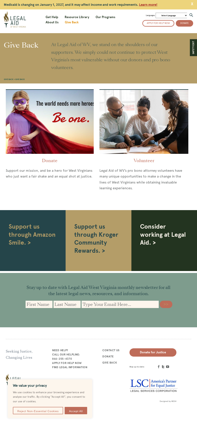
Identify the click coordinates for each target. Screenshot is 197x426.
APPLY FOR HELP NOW (67, 363)
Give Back (72, 22)
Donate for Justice (153, 352)
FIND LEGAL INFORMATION (70, 367)
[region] (50, 398)
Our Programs (105, 17)
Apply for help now (158, 23)
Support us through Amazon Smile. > (32, 234)
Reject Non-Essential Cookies (38, 411)
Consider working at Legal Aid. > (163, 234)
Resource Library (77, 17)
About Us (52, 22)
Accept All (76, 411)
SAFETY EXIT (193, 47)
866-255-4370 (62, 358)
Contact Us (111, 350)
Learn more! (148, 5)
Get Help (52, 17)
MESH (173, 401)
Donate (184, 23)
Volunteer (144, 160)
